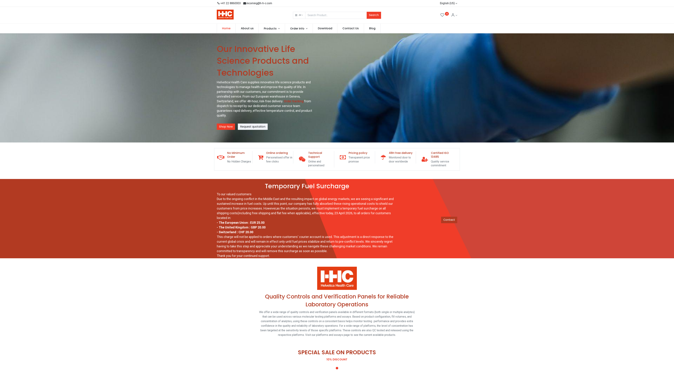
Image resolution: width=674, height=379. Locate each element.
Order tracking (294, 101)
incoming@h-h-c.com (259, 3)
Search (374, 15)
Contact (449, 220)
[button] (299, 15)
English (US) (447, 3)
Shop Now (226, 127)
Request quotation (252, 127)
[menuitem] (226, 28)
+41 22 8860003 (230, 3)
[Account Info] (454, 15)
